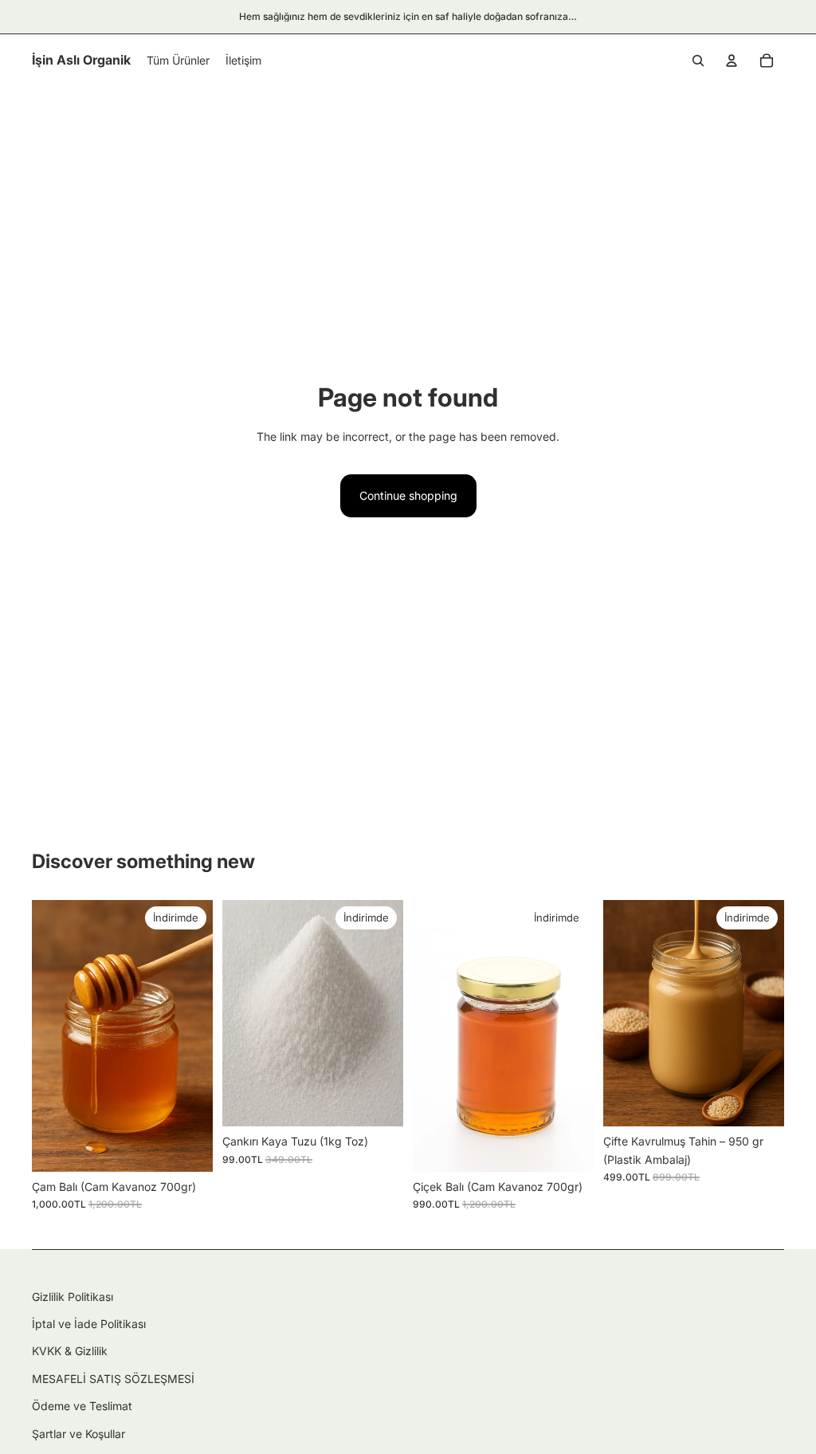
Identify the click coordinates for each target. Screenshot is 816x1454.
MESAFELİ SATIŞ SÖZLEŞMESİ (113, 1378)
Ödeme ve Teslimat (82, 1406)
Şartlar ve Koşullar (78, 1433)
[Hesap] (731, 60)
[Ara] (698, 60)
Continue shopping (408, 495)
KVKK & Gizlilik (70, 1351)
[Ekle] (188, 1147)
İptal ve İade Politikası (89, 1323)
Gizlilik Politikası (72, 1296)
